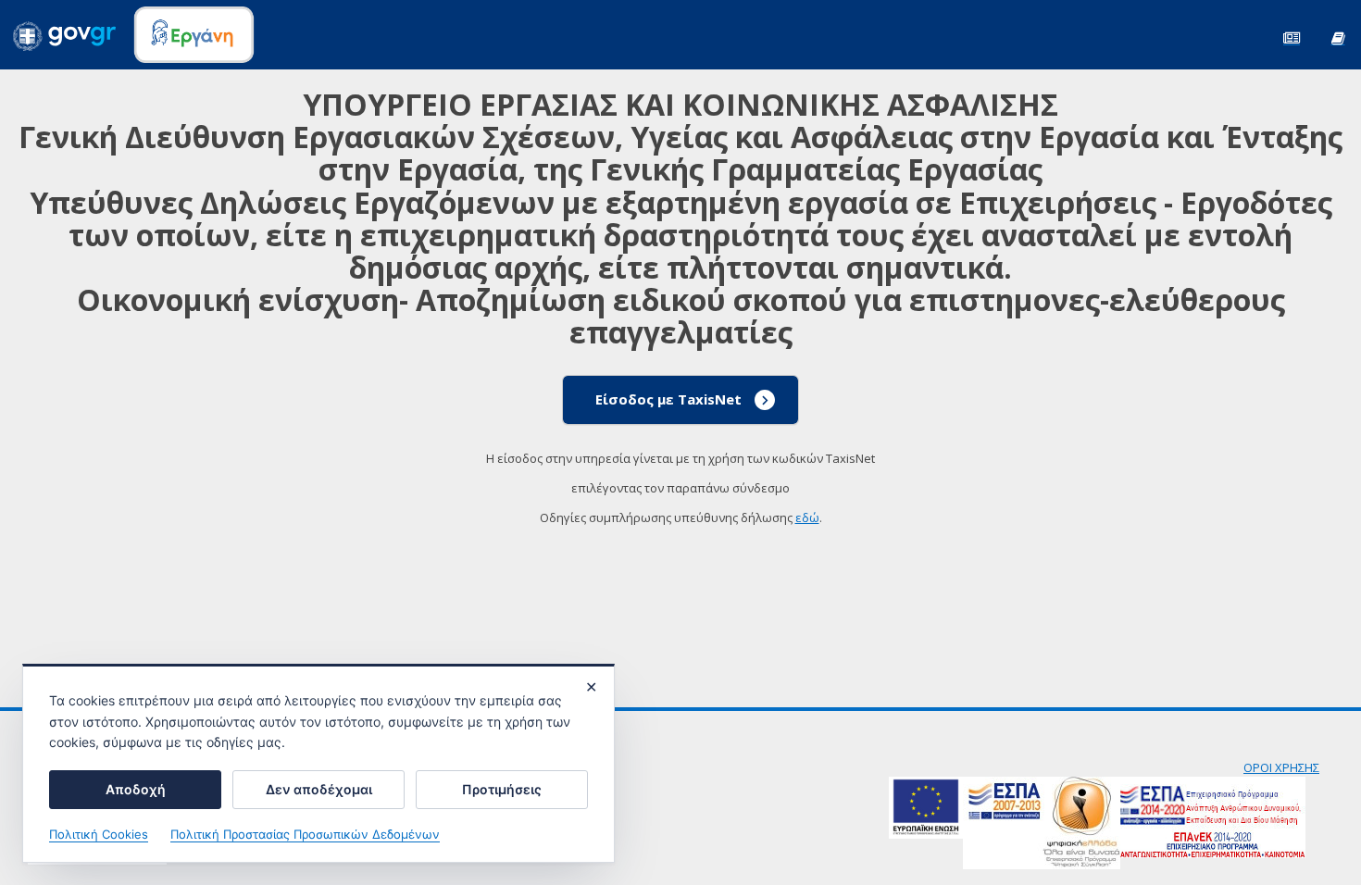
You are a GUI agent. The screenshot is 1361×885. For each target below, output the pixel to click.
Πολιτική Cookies (98, 834)
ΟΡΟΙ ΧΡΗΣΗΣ (1281, 767)
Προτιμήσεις (502, 789)
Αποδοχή (136, 789)
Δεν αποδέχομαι (319, 789)
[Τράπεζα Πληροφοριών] (1338, 36)
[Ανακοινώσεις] (1291, 36)
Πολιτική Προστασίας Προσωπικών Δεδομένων (305, 834)
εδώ (807, 517)
